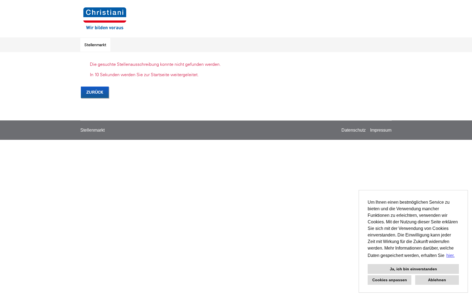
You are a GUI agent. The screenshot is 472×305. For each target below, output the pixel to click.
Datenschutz (353, 130)
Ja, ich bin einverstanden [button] (413, 269)
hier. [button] (450, 255)
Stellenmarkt (95, 44)
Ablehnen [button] (437, 280)
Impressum (380, 130)
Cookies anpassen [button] (389, 280)
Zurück (94, 92)
